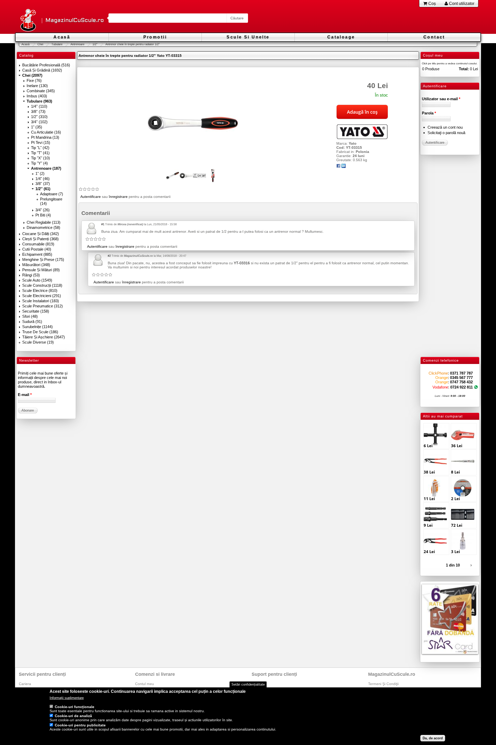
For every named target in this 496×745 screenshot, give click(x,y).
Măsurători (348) (36, 264)
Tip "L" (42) (40, 147)
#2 (109, 255)
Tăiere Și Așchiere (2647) (43, 337)
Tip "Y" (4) (39, 163)
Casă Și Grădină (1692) (42, 70)
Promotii (155, 37)
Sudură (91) (32, 321)
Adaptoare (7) (51, 194)
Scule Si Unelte (248, 37)
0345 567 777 (461, 377)
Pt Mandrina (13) (45, 137)
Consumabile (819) (38, 244)
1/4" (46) (42, 178)
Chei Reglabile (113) (43, 222)
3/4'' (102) (39, 122)
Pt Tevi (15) (40, 142)
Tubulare (56, 44)
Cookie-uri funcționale (74, 707)
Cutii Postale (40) (36, 249)
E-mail (25, 394)
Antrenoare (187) (46, 168)
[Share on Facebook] (338, 167)
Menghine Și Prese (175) (43, 259)
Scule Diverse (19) (38, 342)
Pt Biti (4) (43, 215)
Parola (429, 113)
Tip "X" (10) (40, 158)
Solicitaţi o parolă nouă (446, 132)
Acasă (61, 37)
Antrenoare (77, 44)
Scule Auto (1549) (37, 280)
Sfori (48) (30, 316)
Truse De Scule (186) (40, 332)
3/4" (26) (42, 210)
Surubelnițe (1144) (37, 326)
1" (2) (39, 173)
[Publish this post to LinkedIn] (344, 167)
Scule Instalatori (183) (40, 301)
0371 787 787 (461, 373)
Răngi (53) (31, 275)
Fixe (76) (34, 80)
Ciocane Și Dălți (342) (40, 233)
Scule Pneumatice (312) (42, 306)
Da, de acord (433, 738)
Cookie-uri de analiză (73, 716)
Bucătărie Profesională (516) (46, 65)
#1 (102, 224)
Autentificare (90, 197)
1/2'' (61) (42, 189)
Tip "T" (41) (40, 153)
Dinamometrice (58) (43, 227)
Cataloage (341, 37)
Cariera (25, 684)
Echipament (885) (37, 254)
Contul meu (144, 684)
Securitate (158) (35, 311)
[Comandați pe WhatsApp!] (476, 387)
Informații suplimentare (67, 698)
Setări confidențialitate (248, 684)
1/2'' (94, 44)
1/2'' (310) (39, 116)
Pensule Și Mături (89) (41, 270)
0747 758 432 (461, 382)
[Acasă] (28, 20)
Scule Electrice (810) (39, 290)
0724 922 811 (461, 387)
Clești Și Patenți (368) (40, 239)
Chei (40, 44)
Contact (434, 37)
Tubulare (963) (39, 101)
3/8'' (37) (42, 183)
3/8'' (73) (38, 111)
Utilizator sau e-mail (441, 99)
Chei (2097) (32, 75)
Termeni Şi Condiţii (383, 684)
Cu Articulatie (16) (46, 132)
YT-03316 (242, 263)
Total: (464, 69)
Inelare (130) (37, 85)
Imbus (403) (37, 96)
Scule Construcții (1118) (42, 285)
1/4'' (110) (39, 106)
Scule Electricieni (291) (41, 295)
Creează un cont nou (445, 127)
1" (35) (36, 127)
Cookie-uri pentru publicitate (80, 725)
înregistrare (118, 197)
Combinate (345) (41, 91)
